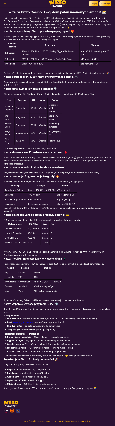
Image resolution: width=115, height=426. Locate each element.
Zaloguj (94, 3)
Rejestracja (105, 3)
